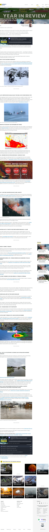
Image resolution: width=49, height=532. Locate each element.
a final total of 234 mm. (28, 428)
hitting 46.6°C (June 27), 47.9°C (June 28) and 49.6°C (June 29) (20, 159)
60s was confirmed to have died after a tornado (17, 252)
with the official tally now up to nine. (13, 279)
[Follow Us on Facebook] (38, 503)
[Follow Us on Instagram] (39, 503)
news (2, 6)
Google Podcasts (10, 434)
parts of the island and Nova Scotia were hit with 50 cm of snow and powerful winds (17, 63)
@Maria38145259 (5, 458)
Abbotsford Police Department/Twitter (7, 377)
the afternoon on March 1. (23, 102)
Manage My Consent (3, 507)
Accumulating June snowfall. (7, 236)
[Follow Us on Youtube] (41, 503)
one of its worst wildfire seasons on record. (8, 195)
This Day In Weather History (5, 45)
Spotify (5, 434)
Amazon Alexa (24, 433)
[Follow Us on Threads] (45, 503)
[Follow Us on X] (47, 503)
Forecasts (8, 6)
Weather (5, 6)
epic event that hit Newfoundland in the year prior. (23, 62)
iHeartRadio (16, 434)
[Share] (0, 25)
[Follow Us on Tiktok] (43, 503)
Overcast (20, 434)
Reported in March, (5, 127)
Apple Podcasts (19, 433)
